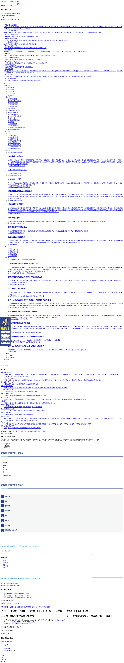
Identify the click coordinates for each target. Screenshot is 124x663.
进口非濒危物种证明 (61, 76)
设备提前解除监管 (14, 110)
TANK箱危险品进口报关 (48, 51)
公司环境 (11, 357)
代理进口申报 (12, 124)
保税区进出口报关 (14, 120)
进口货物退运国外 (35, 71)
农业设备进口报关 (106, 27)
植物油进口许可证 (14, 143)
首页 (9, 431)
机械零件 (8, 53)
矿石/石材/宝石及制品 (12, 61)
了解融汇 (11, 355)
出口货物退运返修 (58, 71)
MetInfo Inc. (31, 622)
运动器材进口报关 (37, 40)
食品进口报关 (68, 32)
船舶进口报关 (17, 59)
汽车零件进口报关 (23, 595)
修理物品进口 (68, 71)
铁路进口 (23, 80)
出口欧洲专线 (12, 254)
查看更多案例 (12, 244)
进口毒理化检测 (13, 139)
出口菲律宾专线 (13, 250)
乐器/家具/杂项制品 (11, 38)
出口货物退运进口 (10, 71)
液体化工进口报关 (10, 51)
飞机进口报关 (8, 59)
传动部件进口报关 (22, 55)
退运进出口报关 (13, 104)
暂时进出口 (98, 71)
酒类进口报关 (38, 32)
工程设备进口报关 (34, 27)
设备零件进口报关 (10, 55)
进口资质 (11, 87)
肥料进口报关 (60, 51)
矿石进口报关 (8, 63)
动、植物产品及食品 (11, 30)
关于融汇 (7, 353)
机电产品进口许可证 (21, 76)
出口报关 (11, 248)
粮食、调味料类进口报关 (26, 32)
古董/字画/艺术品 (10, 65)
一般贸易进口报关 (14, 125)
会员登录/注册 (10, 15)
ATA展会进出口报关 (14, 101)
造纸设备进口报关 (82, 27)
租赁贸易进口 (77, 71)
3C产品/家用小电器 (11, 42)
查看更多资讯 (12, 351)
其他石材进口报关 (30, 63)
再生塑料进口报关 (71, 51)
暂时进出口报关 (13, 103)
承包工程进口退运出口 (109, 71)
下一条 (10, 585)
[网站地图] (44, 620)
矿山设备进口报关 (94, 27)
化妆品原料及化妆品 (11, 34)
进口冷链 (11, 95)
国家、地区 (11, 80)
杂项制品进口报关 (61, 40)
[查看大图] (6, 433)
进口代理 (62, 616)
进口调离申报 (12, 99)
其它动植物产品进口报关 (93, 32)
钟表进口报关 (8, 40)
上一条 (9, 584)
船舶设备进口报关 (23, 593)
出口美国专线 (12, 256)
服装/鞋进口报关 (41, 48)
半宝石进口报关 (18, 63)
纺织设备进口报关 (22, 27)
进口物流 (11, 91)
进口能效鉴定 (12, 135)
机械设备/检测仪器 (11, 25)
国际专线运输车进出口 (33, 80)
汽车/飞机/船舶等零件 (12, 57)
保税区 (17, 80)
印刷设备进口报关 (46, 27)
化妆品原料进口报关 (31, 36)
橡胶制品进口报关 (34, 51)
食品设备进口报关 (12, 29)
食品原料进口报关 (49, 32)
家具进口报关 (27, 40)
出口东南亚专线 (13, 252)
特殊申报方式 (9, 69)
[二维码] (7, 650)
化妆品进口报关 (20, 36)
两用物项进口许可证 (48, 76)
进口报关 (11, 89)
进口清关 (51, 616)
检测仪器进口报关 (70, 27)
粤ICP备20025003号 (59, 620)
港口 (5, 80)
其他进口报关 (81, 51)
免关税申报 (11, 118)
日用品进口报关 (9, 36)
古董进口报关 (8, 67)
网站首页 (7, 83)
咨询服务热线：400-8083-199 (10, 19)
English (3, 15)
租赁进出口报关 (13, 106)
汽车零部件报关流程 (25, 597)
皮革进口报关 (8, 48)
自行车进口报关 (37, 59)
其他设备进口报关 (24, 29)
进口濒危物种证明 (74, 76)
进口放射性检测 (13, 137)
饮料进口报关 (59, 32)
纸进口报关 (17, 48)
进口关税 (11, 122)
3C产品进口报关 (9, 44)
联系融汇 (7, 359)
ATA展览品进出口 (88, 71)
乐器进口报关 (17, 40)
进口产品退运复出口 (22, 71)
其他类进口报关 (32, 44)
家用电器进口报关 (21, 44)
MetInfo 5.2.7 (16, 622)
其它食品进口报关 (79, 32)
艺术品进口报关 (28, 67)
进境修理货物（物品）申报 (16, 127)
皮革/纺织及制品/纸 (11, 46)
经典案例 (7, 150)
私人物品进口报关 (14, 114)
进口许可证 (8, 74)
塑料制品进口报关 (22, 51)
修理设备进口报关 (14, 129)
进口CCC (11, 133)
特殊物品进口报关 (32, 72)
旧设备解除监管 (21, 72)
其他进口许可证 (86, 76)
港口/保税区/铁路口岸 (12, 78)
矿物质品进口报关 (42, 63)
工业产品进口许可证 (34, 76)
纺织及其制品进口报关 (28, 48)
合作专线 (7, 246)
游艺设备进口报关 (49, 40)
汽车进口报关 (27, 59)
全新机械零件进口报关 (35, 55)
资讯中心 (7, 258)
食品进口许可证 (9, 76)
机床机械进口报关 (58, 27)
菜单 (4, 17)
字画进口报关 (17, 67)
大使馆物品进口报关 (14, 116)
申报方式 (7, 97)
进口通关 (4, 21)
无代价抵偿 (11, 108)
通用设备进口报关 (10, 27)
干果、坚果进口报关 (10, 32)
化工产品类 (8, 50)
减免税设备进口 (47, 71)
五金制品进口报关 (49, 55)
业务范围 (7, 85)
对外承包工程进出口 (14, 112)
